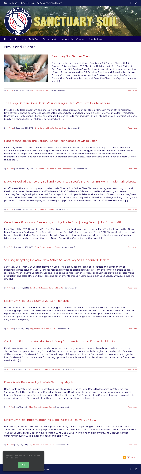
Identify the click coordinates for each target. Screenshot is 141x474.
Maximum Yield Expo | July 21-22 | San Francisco (37, 300)
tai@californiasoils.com (49, 3)
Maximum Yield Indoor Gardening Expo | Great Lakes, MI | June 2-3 (50, 419)
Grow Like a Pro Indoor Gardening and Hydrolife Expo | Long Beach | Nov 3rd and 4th (63, 222)
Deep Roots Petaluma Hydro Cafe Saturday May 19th (40, 382)
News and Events (43, 90)
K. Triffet (10, 90)
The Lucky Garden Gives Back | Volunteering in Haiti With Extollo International (57, 103)
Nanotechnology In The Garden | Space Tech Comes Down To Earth (50, 140)
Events (42, 247)
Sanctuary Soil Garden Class (71, 56)
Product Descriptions (63, 169)
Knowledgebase (41, 288)
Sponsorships (60, 128)
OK (23, 465)
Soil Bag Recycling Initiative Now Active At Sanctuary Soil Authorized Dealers (56, 260)
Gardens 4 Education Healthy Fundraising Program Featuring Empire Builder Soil (60, 341)
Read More (132, 90)
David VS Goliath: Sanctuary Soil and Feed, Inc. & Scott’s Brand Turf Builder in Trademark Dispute (70, 181)
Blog (33, 90)
